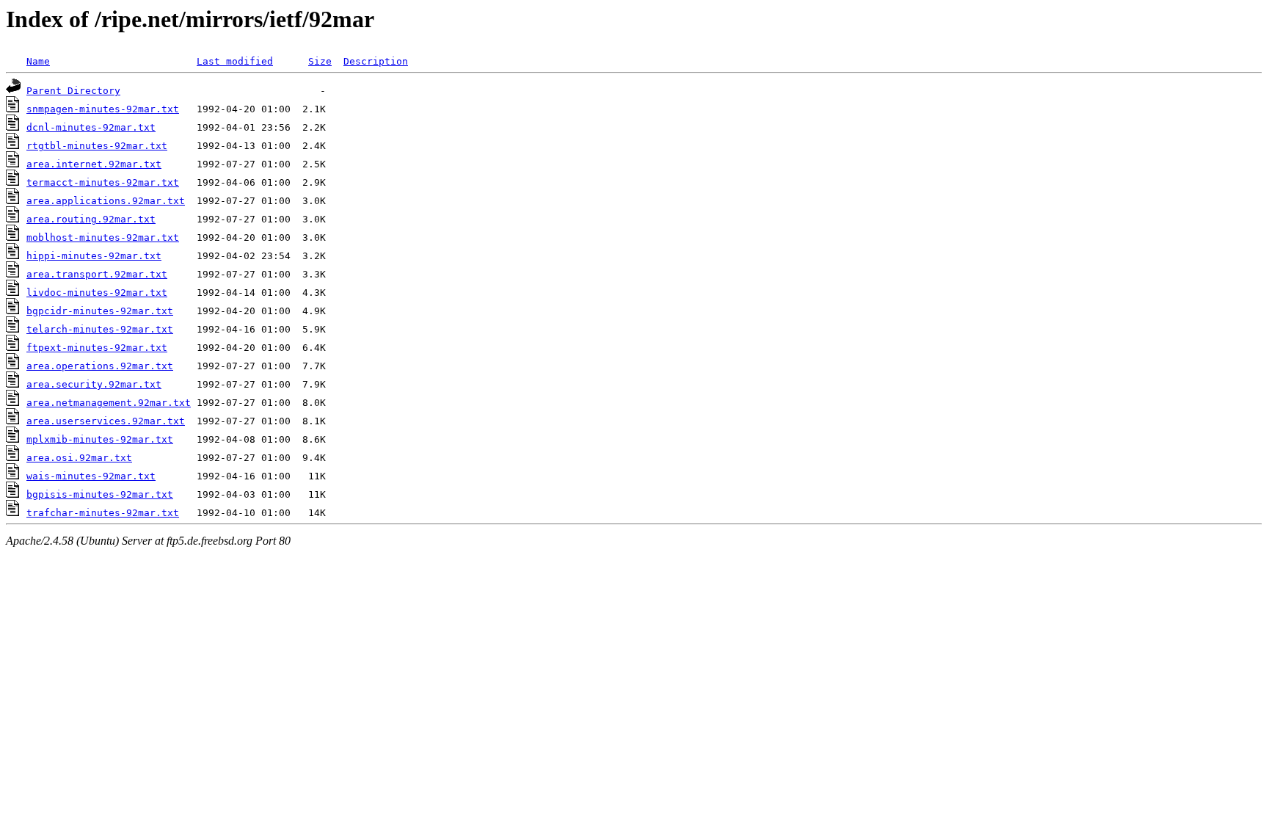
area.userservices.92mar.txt (105, 421)
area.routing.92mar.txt (91, 219)
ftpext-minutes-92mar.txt (96, 347)
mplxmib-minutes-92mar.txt (99, 439)
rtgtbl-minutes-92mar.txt (96, 145)
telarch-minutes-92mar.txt (99, 329)
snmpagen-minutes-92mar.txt (102, 109)
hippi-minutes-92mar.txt (93, 255)
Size (320, 61)
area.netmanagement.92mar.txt (108, 402)
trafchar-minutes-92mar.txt (102, 512)
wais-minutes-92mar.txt (91, 476)
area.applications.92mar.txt (105, 200)
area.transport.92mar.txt (96, 274)
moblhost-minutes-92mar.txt (102, 237)
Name (38, 61)
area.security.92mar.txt (93, 384)
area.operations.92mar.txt (99, 365)
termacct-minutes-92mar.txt (102, 182)
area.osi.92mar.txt (79, 457)
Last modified (235, 61)
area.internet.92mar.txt (93, 164)
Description (375, 61)
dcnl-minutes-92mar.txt (91, 127)
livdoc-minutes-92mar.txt (96, 292)
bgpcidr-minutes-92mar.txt (99, 310)
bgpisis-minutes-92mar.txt (99, 494)
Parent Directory (73, 90)
